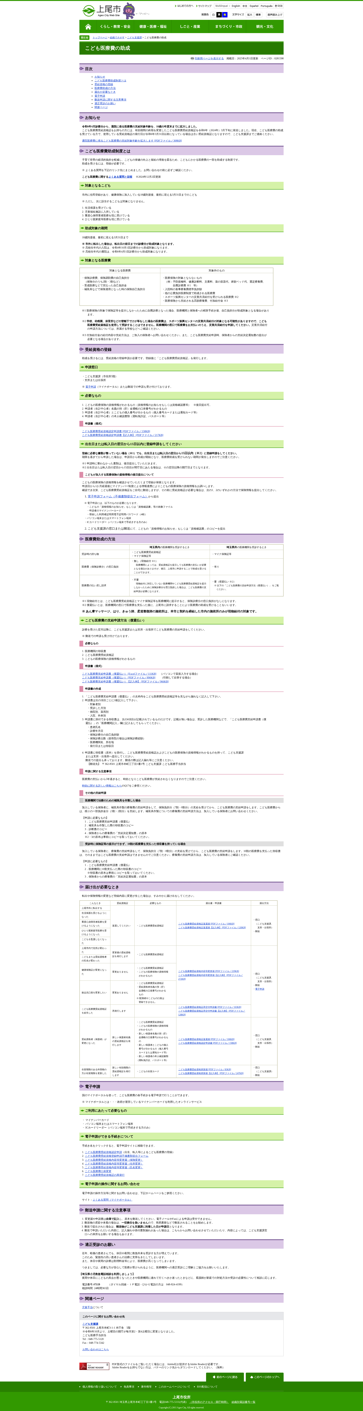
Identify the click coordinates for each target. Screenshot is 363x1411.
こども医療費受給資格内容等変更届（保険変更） (114, 1159)
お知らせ (100, 76)
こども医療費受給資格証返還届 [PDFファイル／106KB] (206, 924)
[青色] (225, 15)
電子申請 (100, 95)
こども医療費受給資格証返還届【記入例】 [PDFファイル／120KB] (212, 927)
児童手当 (87, 1307)
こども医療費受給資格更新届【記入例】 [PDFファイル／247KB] (211, 1073)
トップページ (100, 37)
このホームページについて (174, 1386)
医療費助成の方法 (105, 88)
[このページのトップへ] (265, 1377)
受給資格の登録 (104, 84)
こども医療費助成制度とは (110, 80)
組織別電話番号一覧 (243, 1401)
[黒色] (219, 15)
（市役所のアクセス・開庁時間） (209, 1401)
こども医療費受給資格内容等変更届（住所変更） (114, 1163)
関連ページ (101, 107)
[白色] (213, 15)
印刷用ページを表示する (209, 58)
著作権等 (146, 1386)
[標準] (258, 15)
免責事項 (129, 1386)
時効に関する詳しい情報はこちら (102, 785)
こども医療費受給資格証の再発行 (105, 1174)
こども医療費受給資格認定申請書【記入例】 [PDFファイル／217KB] (122, 435)
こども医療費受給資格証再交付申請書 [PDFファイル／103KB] (209, 1007)
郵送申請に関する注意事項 (110, 99)
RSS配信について (207, 1386)
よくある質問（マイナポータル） (112, 1199)
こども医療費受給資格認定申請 (103, 1152)
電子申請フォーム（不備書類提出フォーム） (118, 496)
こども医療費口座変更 (98, 1171)
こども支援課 (134, 37)
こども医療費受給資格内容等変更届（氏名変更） (113, 1167)
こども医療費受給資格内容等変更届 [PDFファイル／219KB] (208, 971)
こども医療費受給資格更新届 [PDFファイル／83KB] (204, 1069)
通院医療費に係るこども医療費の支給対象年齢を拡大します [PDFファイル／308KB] (132, 140)
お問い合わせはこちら (95, 1349)
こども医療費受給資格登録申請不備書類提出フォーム (116, 1155)
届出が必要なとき (105, 91)
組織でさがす (117, 37)
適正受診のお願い (105, 103)
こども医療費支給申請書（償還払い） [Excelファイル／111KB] (119, 673)
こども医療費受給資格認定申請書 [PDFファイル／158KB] (116, 431)
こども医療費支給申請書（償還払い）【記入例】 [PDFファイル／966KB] (125, 681)
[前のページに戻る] (225, 1377)
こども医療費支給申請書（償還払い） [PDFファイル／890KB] (118, 677)
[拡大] (249, 15)
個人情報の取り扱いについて (99, 1386)
